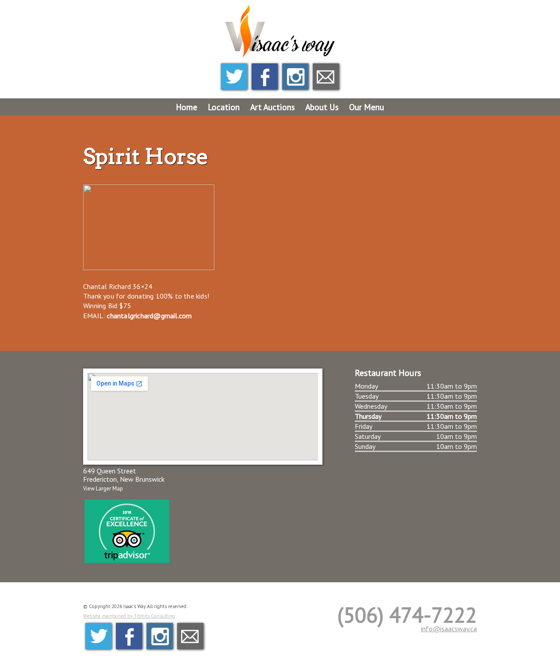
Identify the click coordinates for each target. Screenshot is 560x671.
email (326, 76)
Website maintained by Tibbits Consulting (129, 616)
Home (186, 106)
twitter (234, 76)
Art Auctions (272, 106)
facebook (265, 76)
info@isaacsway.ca (449, 628)
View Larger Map (103, 488)
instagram (295, 76)
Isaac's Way (280, 31)
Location (224, 106)
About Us (322, 106)
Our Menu (366, 106)
